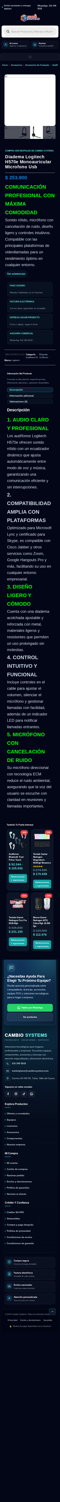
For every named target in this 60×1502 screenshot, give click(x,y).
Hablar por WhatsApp (32, 1007)
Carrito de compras (17, 1169)
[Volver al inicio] (52, 1311)
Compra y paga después (20, 1225)
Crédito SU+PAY (15, 1212)
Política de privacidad (19, 1231)
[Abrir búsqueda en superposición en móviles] (30, 32)
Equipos (11, 1120)
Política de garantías (18, 1188)
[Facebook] (8, 1094)
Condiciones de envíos (19, 1237)
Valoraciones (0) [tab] (18, 401)
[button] (30, 56)
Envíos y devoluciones (19, 1181)
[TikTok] (23, 1094)
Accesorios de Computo (37, 65)
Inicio (5, 65)
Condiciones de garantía (20, 1243)
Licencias (12, 1126)
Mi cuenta (12, 1163)
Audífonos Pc (32, 357)
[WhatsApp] (31, 1094)
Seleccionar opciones (18, 878)
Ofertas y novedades (18, 1113)
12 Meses (43, 357)
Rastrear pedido (15, 1175)
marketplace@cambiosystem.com (30, 1071)
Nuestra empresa (16, 1144)
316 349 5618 (19, 1063)
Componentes (14, 1138)
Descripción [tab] (16, 389)
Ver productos (30, 1017)
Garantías (47, 1320)
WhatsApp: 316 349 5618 (46, 7)
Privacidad (12, 1320)
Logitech (16, 360)
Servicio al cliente (16, 1194)
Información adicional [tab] (21, 395)
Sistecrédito (13, 1218)
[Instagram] (16, 1094)
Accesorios (16, 65)
